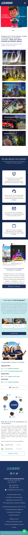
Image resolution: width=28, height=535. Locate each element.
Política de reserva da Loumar (14, 521)
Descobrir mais (14, 333)
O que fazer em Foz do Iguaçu (14, 497)
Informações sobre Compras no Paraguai (14, 503)
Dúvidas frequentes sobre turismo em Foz (14, 506)
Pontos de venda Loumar (14, 494)
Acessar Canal (15, 387)
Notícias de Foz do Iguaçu (14, 512)
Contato (14, 527)
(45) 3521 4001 (15, 485)
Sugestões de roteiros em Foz (14, 500)
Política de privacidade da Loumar (14, 524)
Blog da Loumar (14, 519)
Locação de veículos (14, 515)
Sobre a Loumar (13, 453)
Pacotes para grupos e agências (14, 509)
